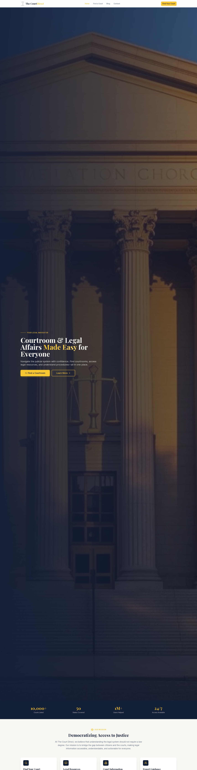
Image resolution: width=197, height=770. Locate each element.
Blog (108, 4)
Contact (117, 4)
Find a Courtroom (36, 373)
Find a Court (98, 4)
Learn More (62, 373)
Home (87, 4)
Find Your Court (168, 4)
